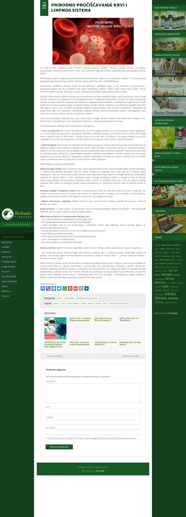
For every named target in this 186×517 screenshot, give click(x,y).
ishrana (158, 256)
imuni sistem (175, 252)
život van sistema (171, 302)
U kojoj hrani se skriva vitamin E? (105, 343)
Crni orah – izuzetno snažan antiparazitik (79, 343)
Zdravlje (6, 291)
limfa (105, 303)
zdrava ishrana (165, 296)
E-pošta (50, 417)
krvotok (98, 303)
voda (176, 290)
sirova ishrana (164, 280)
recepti (166, 274)
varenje (157, 287)
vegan (165, 286)
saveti (176, 275)
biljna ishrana (167, 245)
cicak (63, 303)
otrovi (163, 263)
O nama (6, 247)
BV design (173, 313)
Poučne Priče (9, 276)
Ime (48, 406)
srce (168, 283)
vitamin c (158, 290)
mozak (157, 263)
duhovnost (170, 248)
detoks (162, 248)
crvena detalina (73, 303)
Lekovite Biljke (69, 298)
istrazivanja (166, 256)
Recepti (6, 271)
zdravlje (173, 298)
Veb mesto (50, 427)
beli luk (157, 245)
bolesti (177, 245)
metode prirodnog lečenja (119, 303)
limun (173, 259)
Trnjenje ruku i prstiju (130, 356)
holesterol (166, 252)
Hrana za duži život (54, 356)
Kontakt (6, 252)
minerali (179, 260)
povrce (162, 267)
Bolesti (59, 298)
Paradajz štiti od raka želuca (130, 343)
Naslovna (7, 242)
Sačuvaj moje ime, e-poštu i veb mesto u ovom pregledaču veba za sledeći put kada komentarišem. (93, 438)
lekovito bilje (165, 259)
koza (173, 256)
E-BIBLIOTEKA (8, 267)
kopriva (91, 303)
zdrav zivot (159, 302)
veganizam (174, 286)
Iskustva (7, 257)
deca (156, 249)
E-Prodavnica (9, 262)
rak (170, 270)
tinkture (179, 283)
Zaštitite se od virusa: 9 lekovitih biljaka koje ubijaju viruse (55, 344)
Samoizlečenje (9, 281)
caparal (56, 303)
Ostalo (6, 296)
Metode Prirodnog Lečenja (86, 298)
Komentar (51, 381)
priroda (168, 267)
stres (173, 283)
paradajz (170, 263)
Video (5, 286)
